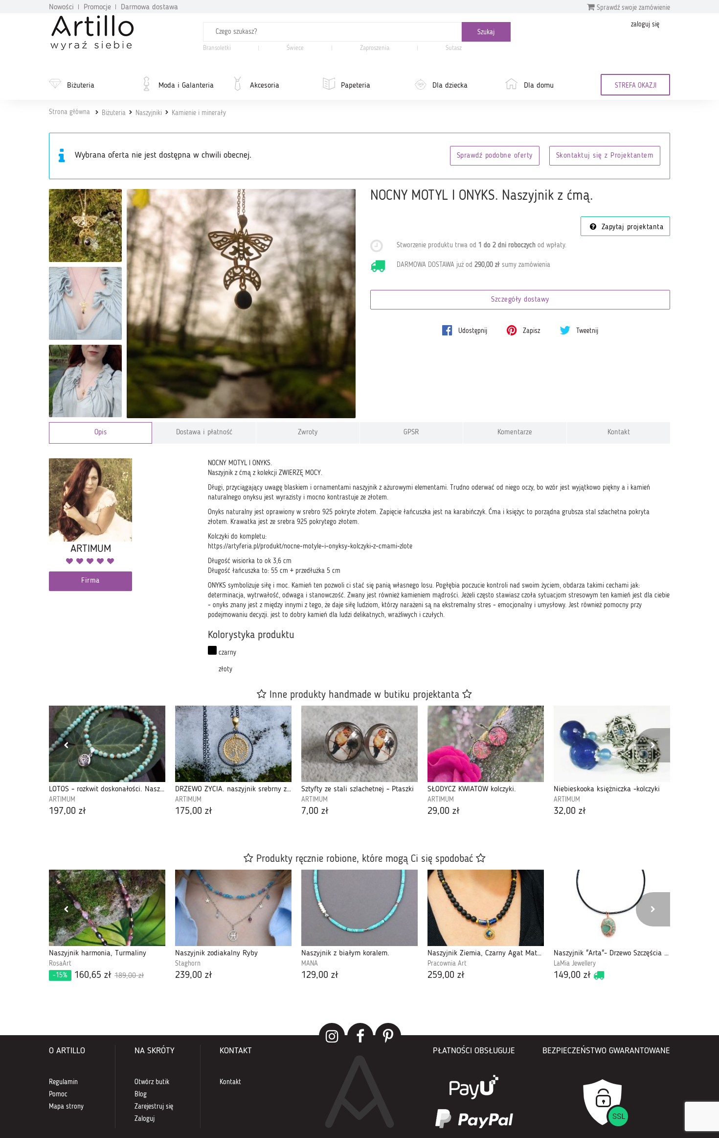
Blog (141, 1094)
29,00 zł (443, 811)
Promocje (97, 7)
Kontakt (618, 432)
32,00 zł (570, 811)
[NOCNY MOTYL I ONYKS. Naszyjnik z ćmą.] (241, 304)
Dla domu (539, 86)
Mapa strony (66, 1106)
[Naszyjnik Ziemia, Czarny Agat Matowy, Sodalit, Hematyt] (485, 908)
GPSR (411, 432)
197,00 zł (67, 811)
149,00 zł (572, 975)
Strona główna (69, 112)
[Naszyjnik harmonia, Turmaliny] (107, 908)
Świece (295, 48)
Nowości (61, 7)
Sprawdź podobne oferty (495, 156)
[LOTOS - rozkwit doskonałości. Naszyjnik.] (107, 744)
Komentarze (514, 432)
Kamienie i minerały (199, 113)
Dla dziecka (450, 86)
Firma (90, 581)
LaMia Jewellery (575, 963)
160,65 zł (98, 975)
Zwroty (307, 432)
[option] (107, 762)
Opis (100, 432)
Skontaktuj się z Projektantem (605, 156)
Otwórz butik (152, 1082)
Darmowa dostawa (149, 7)
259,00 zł (446, 975)
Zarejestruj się (154, 1106)
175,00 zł (193, 811)
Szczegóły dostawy (520, 300)
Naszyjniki (148, 113)
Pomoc (58, 1094)
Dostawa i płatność (204, 432)
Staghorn (188, 963)
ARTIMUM (62, 799)
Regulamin (63, 1082)
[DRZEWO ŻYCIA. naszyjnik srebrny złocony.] (233, 744)
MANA (309, 963)
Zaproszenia (374, 48)
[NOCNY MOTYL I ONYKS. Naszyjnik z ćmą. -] (85, 225)
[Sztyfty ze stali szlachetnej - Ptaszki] (359, 744)
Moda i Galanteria (186, 86)
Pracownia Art (447, 963)
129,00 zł (319, 975)
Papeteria (355, 86)
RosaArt (60, 963)
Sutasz (454, 48)
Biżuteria (80, 86)
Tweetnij (586, 331)
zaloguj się (645, 24)
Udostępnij (471, 331)
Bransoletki (217, 48)
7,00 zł (315, 811)
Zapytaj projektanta (631, 227)
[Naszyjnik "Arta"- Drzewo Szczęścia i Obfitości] (612, 908)
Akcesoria (264, 86)
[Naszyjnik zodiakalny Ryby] (233, 908)
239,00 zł (193, 975)
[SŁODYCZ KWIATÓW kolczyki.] (485, 744)
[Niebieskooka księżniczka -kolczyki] (612, 744)
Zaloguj (145, 1118)
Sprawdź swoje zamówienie (632, 7)
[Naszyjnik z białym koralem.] (359, 908)
